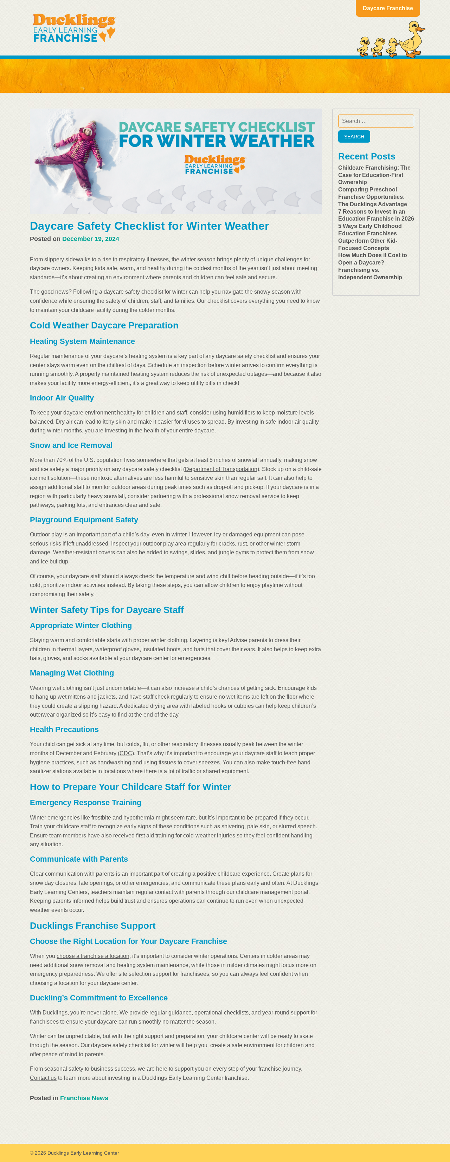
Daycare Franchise (388, 8)
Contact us (43, 1078)
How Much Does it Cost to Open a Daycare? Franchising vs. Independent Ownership (372, 266)
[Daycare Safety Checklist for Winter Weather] (176, 161)
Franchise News (84, 1098)
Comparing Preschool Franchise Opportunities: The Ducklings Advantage (372, 197)
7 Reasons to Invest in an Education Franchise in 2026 (376, 215)
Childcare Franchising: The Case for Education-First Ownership (374, 175)
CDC (126, 753)
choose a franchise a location (93, 956)
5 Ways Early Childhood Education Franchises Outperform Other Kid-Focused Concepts (370, 237)
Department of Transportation (221, 469)
